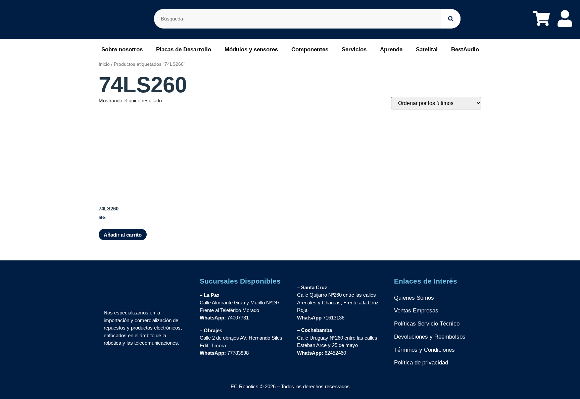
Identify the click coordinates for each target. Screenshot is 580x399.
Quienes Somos (414, 298)
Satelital (427, 49)
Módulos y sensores (251, 49)
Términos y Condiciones (424, 350)
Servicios (354, 49)
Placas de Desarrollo (183, 49)
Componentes (309, 49)
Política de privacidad (421, 362)
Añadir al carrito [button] (123, 235)
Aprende (391, 49)
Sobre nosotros (122, 49)
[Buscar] (451, 19)
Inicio (104, 64)
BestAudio (465, 49)
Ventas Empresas (416, 310)
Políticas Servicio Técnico (427, 323)
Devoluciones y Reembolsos (430, 337)
